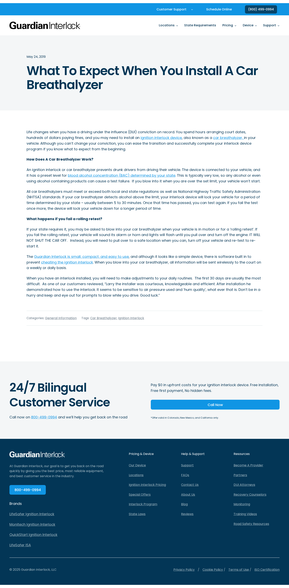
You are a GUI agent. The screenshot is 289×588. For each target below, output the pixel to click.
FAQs (185, 475)
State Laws (137, 514)
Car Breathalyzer (103, 318)
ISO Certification (267, 569)
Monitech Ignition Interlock (32, 524)
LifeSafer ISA (20, 545)
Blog (184, 504)
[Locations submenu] (177, 25)
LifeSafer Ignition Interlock (31, 514)
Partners (240, 475)
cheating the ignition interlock (67, 262)
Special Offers (140, 494)
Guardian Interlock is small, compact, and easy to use (81, 256)
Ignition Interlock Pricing (147, 484)
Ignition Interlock (131, 318)
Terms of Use (238, 569)
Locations (136, 475)
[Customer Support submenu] (192, 9)
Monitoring (242, 504)
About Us (188, 494)
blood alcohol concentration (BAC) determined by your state (121, 175)
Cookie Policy (212, 569)
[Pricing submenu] (236, 25)
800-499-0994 (44, 417)
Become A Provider (248, 465)
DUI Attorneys (244, 484)
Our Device (137, 465)
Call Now (215, 404)
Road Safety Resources (251, 524)
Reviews (187, 514)
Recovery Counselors (250, 494)
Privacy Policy (184, 569)
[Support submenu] (279, 25)
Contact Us (190, 484)
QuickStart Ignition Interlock (33, 534)
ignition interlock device (161, 137)
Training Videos (245, 514)
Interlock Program (143, 504)
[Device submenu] (256, 25)
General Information (61, 318)
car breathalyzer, (228, 137)
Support (187, 465)
